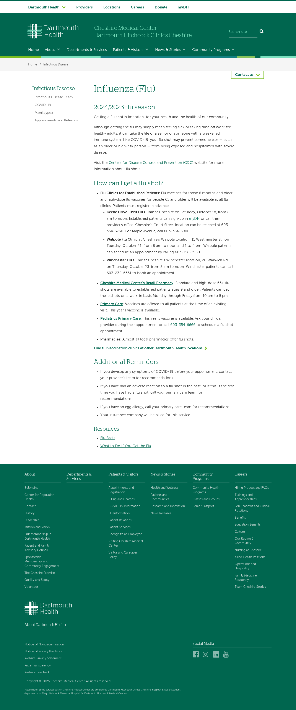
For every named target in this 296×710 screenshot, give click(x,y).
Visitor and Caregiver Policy (123, 555)
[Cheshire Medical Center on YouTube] (227, 654)
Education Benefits (247, 524)
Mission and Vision (37, 527)
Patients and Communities (160, 497)
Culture (240, 531)
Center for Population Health (39, 497)
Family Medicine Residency (246, 577)
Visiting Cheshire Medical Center (126, 543)
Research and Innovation (168, 506)
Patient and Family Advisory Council (36, 548)
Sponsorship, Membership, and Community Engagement (41, 562)
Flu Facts (107, 438)
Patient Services (119, 527)
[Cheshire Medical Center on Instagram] (206, 654)
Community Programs (211, 50)
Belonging (31, 487)
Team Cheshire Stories (250, 586)
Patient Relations (120, 520)
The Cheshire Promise (39, 573)
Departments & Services (87, 50)
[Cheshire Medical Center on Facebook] (196, 654)
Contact (30, 506)
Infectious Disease (55, 64)
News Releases (161, 513)
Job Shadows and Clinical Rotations (252, 508)
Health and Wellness (164, 487)
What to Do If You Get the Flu (125, 446)
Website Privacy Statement (43, 658)
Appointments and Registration (121, 490)
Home (33, 50)
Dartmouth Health (43, 7)
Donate (161, 7)
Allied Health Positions (250, 557)
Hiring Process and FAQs (252, 487)
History (29, 513)
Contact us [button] (244, 75)
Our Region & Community (244, 541)
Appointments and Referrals (56, 120)
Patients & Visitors (128, 50)
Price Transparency (37, 665)
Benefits (240, 517)
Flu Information (119, 513)
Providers (84, 7)
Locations (111, 7)
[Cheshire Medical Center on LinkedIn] (217, 654)
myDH (183, 7)
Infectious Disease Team (54, 97)
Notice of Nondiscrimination (44, 644)
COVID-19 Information (124, 506)
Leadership (31, 520)
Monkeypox (44, 113)
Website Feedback (37, 672)
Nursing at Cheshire (248, 550)
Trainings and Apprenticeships (246, 497)
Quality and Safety (36, 579)
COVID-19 (43, 105)
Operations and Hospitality (245, 566)
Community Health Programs (206, 490)
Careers (137, 7)
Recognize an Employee (125, 534)
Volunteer (31, 586)
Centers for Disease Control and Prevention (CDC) (151, 163)
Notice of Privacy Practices (43, 651)
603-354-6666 (182, 325)
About (50, 50)
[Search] (261, 32)
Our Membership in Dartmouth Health (37, 536)
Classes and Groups (206, 499)
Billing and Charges (122, 499)
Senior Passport (203, 506)
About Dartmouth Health (45, 625)
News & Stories (168, 50)
